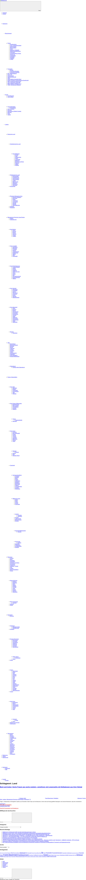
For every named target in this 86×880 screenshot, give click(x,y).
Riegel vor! (12, 54)
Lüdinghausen (16, 251)
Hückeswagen (16, 179)
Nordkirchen (15, 252)
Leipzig (11, 743)
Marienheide (15, 181)
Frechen (14, 587)
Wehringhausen (16, 690)
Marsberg (17, 482)
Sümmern (20, 516)
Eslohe (16, 479)
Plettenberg (17, 545)
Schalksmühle (18, 546)
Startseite (5, 12)
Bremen (12, 735)
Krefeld (11, 568)
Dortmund (12, 625)
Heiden (14, 235)
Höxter (11, 351)
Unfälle (11, 59)
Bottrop (11, 218)
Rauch (10, 856)
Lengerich (15, 294)
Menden (17, 520)
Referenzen (5, 755)
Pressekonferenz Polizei (15, 53)
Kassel (11, 741)
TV (30, 799)
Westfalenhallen (16, 627)
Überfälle (12, 58)
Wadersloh (15, 322)
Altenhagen (15, 671)
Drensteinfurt (15, 311)
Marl (14, 275)
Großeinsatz (40, 855)
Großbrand (35, 855)
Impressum (5, 767)
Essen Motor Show (37, 852)
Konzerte (10, 110)
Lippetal (14, 436)
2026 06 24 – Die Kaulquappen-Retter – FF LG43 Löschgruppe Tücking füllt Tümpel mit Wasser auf (25, 836)
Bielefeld (12, 346)
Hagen (11, 669)
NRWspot (79, 855)
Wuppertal (12, 207)
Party (9, 113)
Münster (12, 331)
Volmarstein (17, 657)
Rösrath (14, 204)
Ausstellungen (11, 95)
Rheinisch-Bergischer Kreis (16, 196)
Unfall (48, 856)
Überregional (10, 733)
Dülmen (14, 250)
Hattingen (15, 643)
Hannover (12, 740)
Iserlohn (17, 514)
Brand (12, 852)
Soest (14, 441)
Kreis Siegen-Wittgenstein (16, 403)
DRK (26, 852)
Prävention (12, 52)
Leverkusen (15, 201)
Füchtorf (14, 315)
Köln (11, 567)
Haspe (14, 681)
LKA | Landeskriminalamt (15, 45)
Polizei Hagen (6, 856)
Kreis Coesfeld (13, 246)
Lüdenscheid (18, 518)
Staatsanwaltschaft (12, 76)
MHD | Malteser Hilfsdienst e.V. (14, 83)
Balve (16, 500)
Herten (14, 274)
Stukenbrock (13, 366)
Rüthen (14, 440)
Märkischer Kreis (16, 498)
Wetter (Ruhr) (16, 656)
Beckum (14, 309)
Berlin (11, 734)
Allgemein (79, 798)
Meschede (17, 484)
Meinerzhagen (18, 519)
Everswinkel (15, 314)
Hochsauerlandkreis (17, 475)
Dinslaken (12, 560)
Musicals (10, 112)
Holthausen (15, 685)
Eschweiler (12, 563)
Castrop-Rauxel (16, 267)
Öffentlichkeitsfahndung (15, 51)
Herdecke (15, 644)
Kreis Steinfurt (13, 288)
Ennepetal (15, 641)
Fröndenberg (15, 706)
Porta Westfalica (13, 355)
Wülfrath (17, 165)
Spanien (12, 750)
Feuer (44, 852)
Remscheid (12, 186)
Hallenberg (17, 480)
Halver (16, 502)
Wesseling (15, 592)
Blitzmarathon (13, 47)
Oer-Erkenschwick (17, 276)
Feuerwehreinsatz (57, 852)
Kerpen (14, 589)
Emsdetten (15, 290)
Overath (14, 203)
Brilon (16, 478)
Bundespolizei (13, 44)
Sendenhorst (15, 319)
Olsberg (17, 485)
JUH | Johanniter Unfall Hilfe (14, 82)
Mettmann (17, 160)
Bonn (11, 559)
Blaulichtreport (8, 33)
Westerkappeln (16, 297)
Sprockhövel (15, 647)
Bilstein (14, 389)
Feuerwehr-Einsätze (14, 71)
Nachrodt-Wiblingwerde (20, 530)
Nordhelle (17, 543)
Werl (14, 454)
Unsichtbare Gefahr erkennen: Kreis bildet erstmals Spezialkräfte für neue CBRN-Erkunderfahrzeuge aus (26, 834)
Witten (14, 659)
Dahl (14, 673)
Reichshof (15, 185)
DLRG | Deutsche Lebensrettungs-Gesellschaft (18, 80)
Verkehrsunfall (53, 856)
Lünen (14, 708)
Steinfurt (14, 296)
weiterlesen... (3, 803)
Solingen (12, 206)
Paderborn (12, 354)
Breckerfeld (15, 640)
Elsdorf (14, 585)
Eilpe (14, 676)
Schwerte (15, 719)
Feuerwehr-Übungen (14, 72)
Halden (14, 680)
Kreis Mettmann (16, 153)
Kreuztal (14, 408)
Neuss (11, 570)
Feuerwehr (10, 68)
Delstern (14, 674)
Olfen (14, 255)
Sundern (17, 487)
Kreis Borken (13, 229)
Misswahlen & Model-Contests (14, 111)
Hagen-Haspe (51, 855)
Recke (14, 295)
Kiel (11, 742)
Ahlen (14, 308)
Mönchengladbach (14, 569)
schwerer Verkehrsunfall (31, 856)
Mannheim (12, 744)
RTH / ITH (10, 74)
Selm (14, 709)
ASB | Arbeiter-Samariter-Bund (14, 79)
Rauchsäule (13, 856)
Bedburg (14, 581)
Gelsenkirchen (13, 219)
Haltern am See (16, 271)
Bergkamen (15, 702)
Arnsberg (17, 476)
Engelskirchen (16, 177)
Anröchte (15, 432)
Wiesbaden (12, 754)
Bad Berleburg (16, 404)
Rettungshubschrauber (20, 856)
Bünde (11, 347)
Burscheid (15, 198)
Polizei (9, 43)
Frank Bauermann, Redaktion (51, 798)
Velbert (16, 164)
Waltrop (14, 278)
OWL (9, 342)
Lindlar (14, 180)
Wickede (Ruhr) (16, 455)
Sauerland (12, 465)
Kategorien (5, 23)
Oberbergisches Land (15, 175)
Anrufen (4, 13)
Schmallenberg (18, 486)
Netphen (14, 409)
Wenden (14, 393)
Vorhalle (14, 689)
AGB (6, 769)
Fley (14, 679)
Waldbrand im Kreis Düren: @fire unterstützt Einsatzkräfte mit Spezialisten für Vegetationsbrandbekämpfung (26, 833)
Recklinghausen (16, 277)
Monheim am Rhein (19, 161)
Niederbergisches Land (15, 144)
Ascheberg (15, 247)
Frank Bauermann (10, 855)
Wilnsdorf (15, 421)
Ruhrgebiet (10, 614)
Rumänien (12, 749)
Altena (16, 499)
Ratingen (17, 162)
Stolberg (12, 604)
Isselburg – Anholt (14, 566)
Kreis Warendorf (13, 307)
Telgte (14, 320)
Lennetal (14, 688)
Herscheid (17, 504)
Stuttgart (12, 751)
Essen (11, 660)
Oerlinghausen (13, 353)
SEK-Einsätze (13, 46)
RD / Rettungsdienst (12, 73)
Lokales (7, 124)
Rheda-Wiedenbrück (14, 356)
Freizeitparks (13, 107)
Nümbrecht (15, 184)
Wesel (11, 605)
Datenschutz (5, 757)
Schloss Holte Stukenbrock (19, 367)
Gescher (14, 233)
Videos (4, 756)
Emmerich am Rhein (14, 562)
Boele (14, 672)
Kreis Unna (12, 701)
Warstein (14, 451)
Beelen (14, 310)
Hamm (11, 691)
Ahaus (14, 230)
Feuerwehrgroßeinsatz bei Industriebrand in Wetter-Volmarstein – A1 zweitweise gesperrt (22, 838)
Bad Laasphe (16, 405)
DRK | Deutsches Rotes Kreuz (14, 81)
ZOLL (9, 78)
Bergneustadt (16, 176)
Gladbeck (15, 270)
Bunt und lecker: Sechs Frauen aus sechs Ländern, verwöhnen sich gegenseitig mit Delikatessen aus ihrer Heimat (41, 787)
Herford (11, 349)
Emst (14, 677)
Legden (14, 236)
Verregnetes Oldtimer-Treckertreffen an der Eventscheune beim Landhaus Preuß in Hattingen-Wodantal (26, 841)
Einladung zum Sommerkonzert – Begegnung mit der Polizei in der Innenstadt (20, 837)
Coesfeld (15, 249)
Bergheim (15, 582)
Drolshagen (15, 390)
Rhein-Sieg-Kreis (14, 601)
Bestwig (17, 477)
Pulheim (14, 590)
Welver (14, 453)
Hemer (16, 503)
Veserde (19, 531)
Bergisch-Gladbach (17, 197)
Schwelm (15, 645)
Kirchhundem (16, 391)
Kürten (14, 199)
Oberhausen (13, 723)
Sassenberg (15, 318)
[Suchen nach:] (6, 822)
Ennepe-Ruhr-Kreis (14, 639)
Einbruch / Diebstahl (14, 50)
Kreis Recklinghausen (15, 266)
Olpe (14, 392)
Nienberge (15, 333)
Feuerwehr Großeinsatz (67, 852)
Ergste (16, 720)
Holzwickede (15, 704)
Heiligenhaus (18, 157)
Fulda (11, 739)
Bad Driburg (12, 343)
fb (42, 853)
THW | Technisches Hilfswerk (14, 84)
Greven (14, 291)
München (12, 746)
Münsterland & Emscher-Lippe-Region (16, 217)
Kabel (14, 687)
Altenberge (15, 289)
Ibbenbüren (15, 292)
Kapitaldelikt (13, 55)
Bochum (12, 616)
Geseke (14, 435)
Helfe (14, 682)
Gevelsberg (15, 642)
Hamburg (12, 736)
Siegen (14, 419)
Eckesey (14, 675)
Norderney (12, 747)
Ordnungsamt (11, 75)
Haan (16, 156)
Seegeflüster (44, 856)
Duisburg (12, 629)
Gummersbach (16, 178)
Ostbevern (15, 317)
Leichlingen (15, 200)
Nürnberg (12, 748)
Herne (14, 272)
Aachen (12, 558)
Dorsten (14, 269)
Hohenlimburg (16, 684)
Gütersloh (12, 348)
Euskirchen (12, 565)
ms (75, 855)
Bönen (14, 703)
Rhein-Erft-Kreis (13, 580)
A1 (4, 852)
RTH (26, 856)
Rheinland (10, 557)
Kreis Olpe (12, 386)
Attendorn (15, 388)
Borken (14, 232)
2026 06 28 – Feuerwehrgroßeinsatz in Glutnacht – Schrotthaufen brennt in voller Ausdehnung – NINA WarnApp (27, 835)
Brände (11, 70)
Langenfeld (17, 159)
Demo (11, 48)
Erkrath (16, 154)
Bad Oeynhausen (14, 345)
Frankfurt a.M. (13, 738)
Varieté (9, 114)
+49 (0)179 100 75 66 (5, 806)
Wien (11, 752)
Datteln (14, 268)
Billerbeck (15, 248)
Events (6, 94)
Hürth (14, 588)
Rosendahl (15, 256)
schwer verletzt (39, 856)
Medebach (17, 483)
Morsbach (15, 183)
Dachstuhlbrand (17, 852)
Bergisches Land (11, 134)
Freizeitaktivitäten (11, 106)
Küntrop (19, 542)
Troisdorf (14, 602)
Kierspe (17, 517)
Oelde (14, 316)
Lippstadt (15, 437)
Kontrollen (12, 56)
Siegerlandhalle (18, 420)
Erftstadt (14, 586)
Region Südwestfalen (12, 377)
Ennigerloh (15, 312)
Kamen (14, 707)
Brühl (14, 584)
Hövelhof (12, 350)
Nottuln (14, 254)
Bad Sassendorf (16, 433)
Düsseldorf (12, 561)
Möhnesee (15, 439)
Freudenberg (15, 406)
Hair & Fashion (11, 109)
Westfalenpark (16, 628)
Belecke (17, 452)
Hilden (16, 158)
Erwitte (14, 434)
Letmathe (20, 515)
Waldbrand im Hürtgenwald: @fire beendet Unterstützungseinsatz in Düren (19, 832)
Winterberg (17, 488)
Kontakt (4, 779)
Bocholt (14, 231)
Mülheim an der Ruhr (14, 722)
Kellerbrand (71, 855)
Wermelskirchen (16, 205)
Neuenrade (17, 541)
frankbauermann (23, 855)
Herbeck (14, 683)
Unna (14, 721)
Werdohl (17, 547)
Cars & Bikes (10, 97)
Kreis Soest (12, 431)
